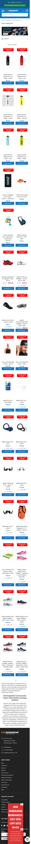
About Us (3, 768)
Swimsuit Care (5, 785)
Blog (2, 789)
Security (3, 770)
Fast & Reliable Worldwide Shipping (16, 5)
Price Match (4, 787)
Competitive (4, 800)
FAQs (2, 763)
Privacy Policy (4, 773)
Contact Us (4, 765)
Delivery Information (6, 777)
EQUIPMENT (8, 20)
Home (2, 20)
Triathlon (3, 804)
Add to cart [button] (8, 83)
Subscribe (6, 838)
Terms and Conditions (7, 775)
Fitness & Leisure (5, 802)
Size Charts (4, 782)
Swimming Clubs (5, 812)
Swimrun (3, 807)
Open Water (4, 809)
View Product (8, 288)
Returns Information (6, 780)
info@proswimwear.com (16, 2)
